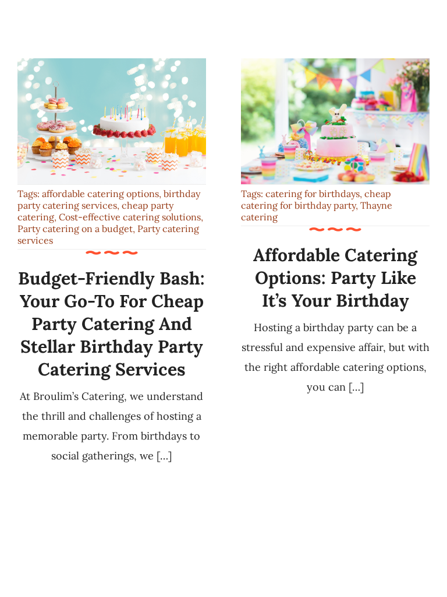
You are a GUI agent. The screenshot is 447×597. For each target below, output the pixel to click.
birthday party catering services (108, 199)
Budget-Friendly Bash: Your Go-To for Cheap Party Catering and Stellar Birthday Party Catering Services (111, 323)
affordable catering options (100, 193)
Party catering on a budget (75, 228)
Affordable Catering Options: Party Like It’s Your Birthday (335, 277)
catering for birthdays (312, 193)
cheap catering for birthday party (316, 199)
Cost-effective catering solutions (130, 217)
